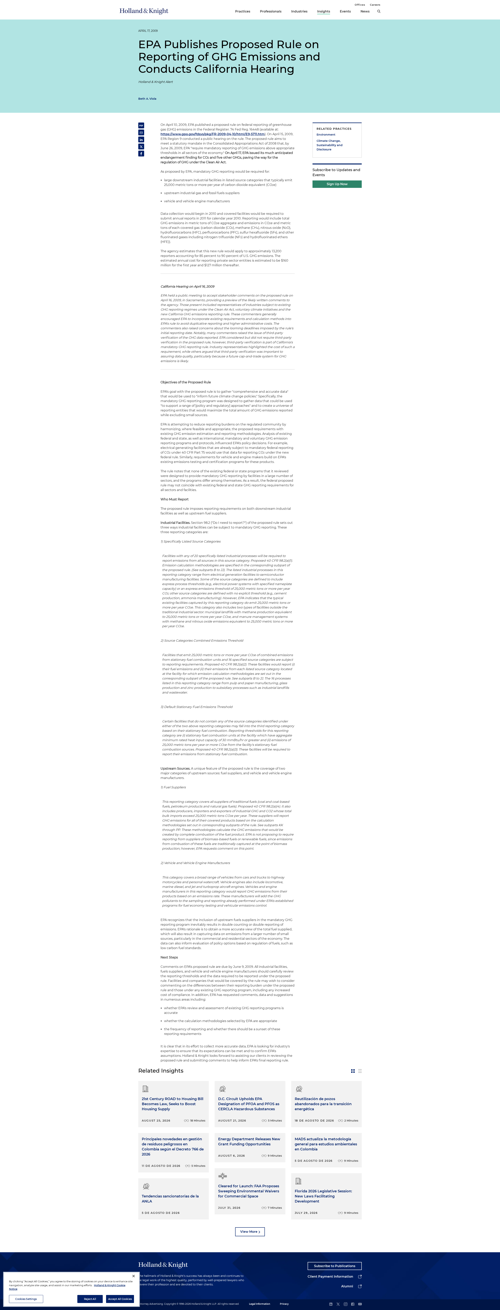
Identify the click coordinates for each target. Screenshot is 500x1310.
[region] (71, 1289)
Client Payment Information (330, 1276)
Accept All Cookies (120, 1298)
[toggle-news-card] (353, 1071)
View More (248, 1232)
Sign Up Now (337, 184)
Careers (375, 4)
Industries (299, 11)
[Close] (133, 1276)
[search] (378, 11)
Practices (242, 11)
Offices (360, 4)
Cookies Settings (26, 1298)
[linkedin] (330, 1304)
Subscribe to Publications (334, 1266)
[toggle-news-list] (360, 1071)
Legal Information (259, 1303)
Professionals (270, 11)
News (365, 11)
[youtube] (360, 1304)
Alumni (347, 1286)
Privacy (284, 1303)
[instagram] (345, 1304)
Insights (323, 11)
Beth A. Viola (147, 98)
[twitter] (338, 1304)
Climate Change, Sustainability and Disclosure (330, 145)
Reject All (90, 1298)
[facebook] (352, 1304)
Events (345, 11)
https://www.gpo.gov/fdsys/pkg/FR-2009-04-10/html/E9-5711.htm (213, 134)
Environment (326, 134)
